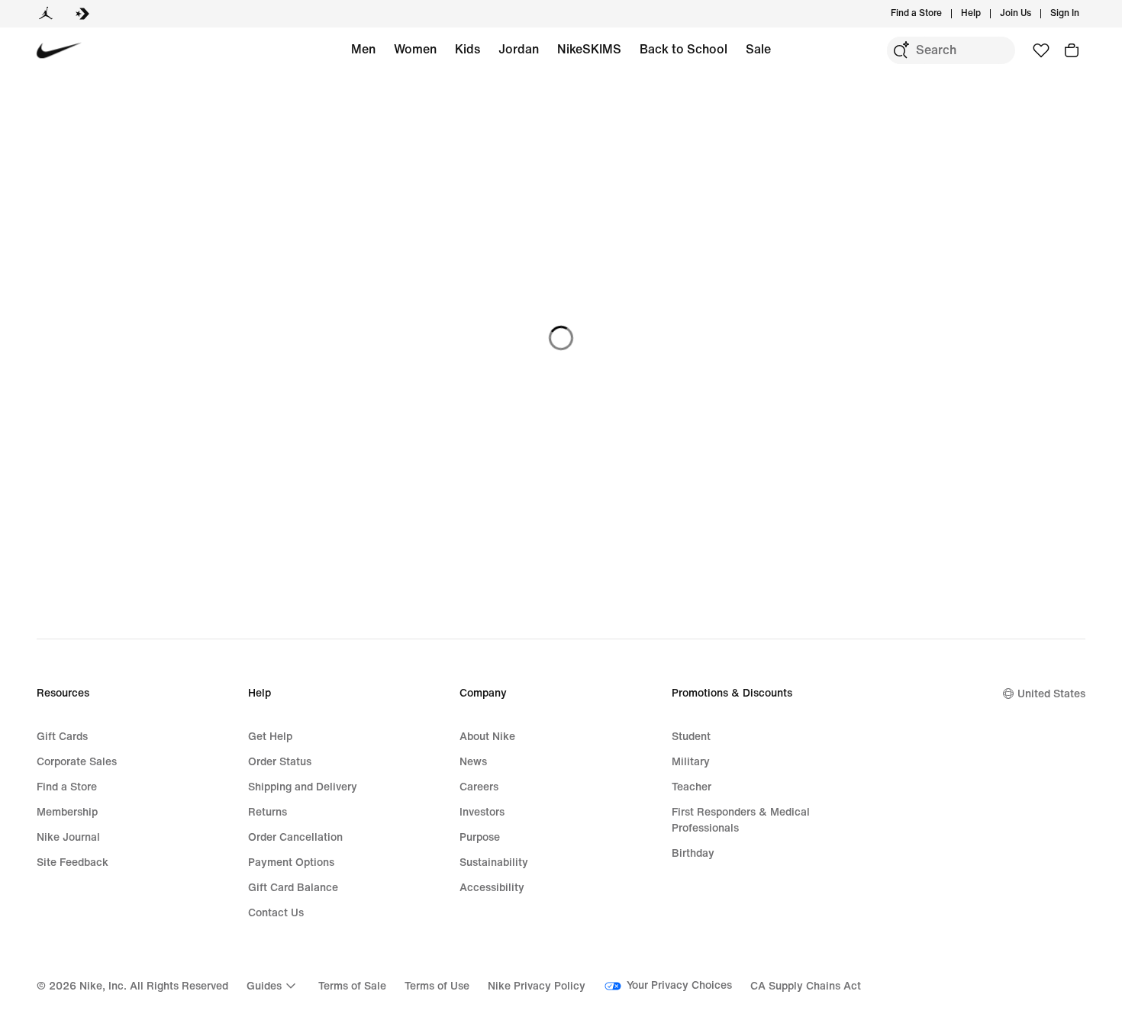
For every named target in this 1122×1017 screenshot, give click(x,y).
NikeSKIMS (589, 49)
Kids (467, 49)
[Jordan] (46, 14)
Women (415, 49)
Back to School (683, 49)
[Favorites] (1041, 50)
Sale (758, 49)
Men (363, 49)
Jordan (518, 49)
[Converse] (82, 14)
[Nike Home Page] (59, 50)
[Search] (900, 50)
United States (1051, 694)
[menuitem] (985, 14)
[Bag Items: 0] (1071, 50)
